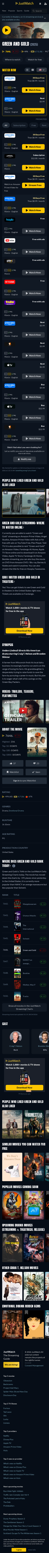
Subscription (19, 125)
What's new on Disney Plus (14, 1467)
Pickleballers (8, 1506)
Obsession (7, 1380)
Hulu (5, 1450)
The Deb (6, 1502)
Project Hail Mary (11, 1388)
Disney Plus (8, 1439)
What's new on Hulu (11, 1478)
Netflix (6, 1436)
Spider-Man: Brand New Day (15, 1391)
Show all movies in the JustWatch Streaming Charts (24, 1007)
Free (34, 125)
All (6, 125)
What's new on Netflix (12, 1463)
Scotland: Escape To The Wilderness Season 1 (22, 1533)
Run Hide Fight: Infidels (13, 1491)
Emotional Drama (16, 810)
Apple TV (7, 1443)
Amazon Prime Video (12, 1447)
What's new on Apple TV (13, 1471)
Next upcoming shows (12, 1514)
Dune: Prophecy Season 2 (14, 1518)
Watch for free (35, 59)
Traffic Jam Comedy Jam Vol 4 (16, 1495)
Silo (5, 1415)
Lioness (6, 1423)
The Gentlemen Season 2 (13, 1522)
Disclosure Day (9, 1395)
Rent (44, 125)
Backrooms (8, 1384)
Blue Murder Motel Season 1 (15, 1529)
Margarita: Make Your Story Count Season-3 (22, 1526)
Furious (6, 1408)
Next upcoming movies (13, 1486)
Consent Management (34, 1365)
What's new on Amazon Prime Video (18, 1474)
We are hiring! (11, 1364)
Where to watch (12, 59)
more (29, 512)
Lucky (5, 1419)
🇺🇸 (40, 69)
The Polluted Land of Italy (14, 1498)
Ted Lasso (7, 1412)
